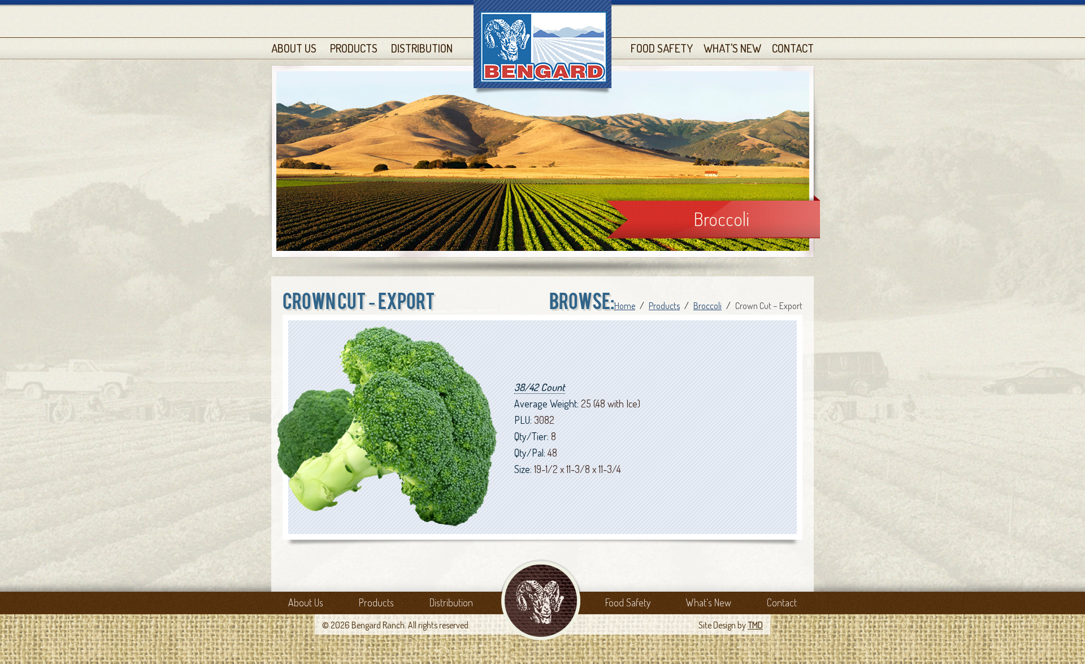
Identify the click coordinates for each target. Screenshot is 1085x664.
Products (353, 48)
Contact (793, 48)
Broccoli (721, 219)
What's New (732, 48)
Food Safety (662, 48)
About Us (293, 48)
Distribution (422, 48)
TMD (755, 625)
